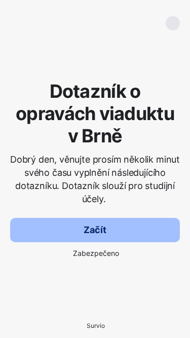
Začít (95, 229)
